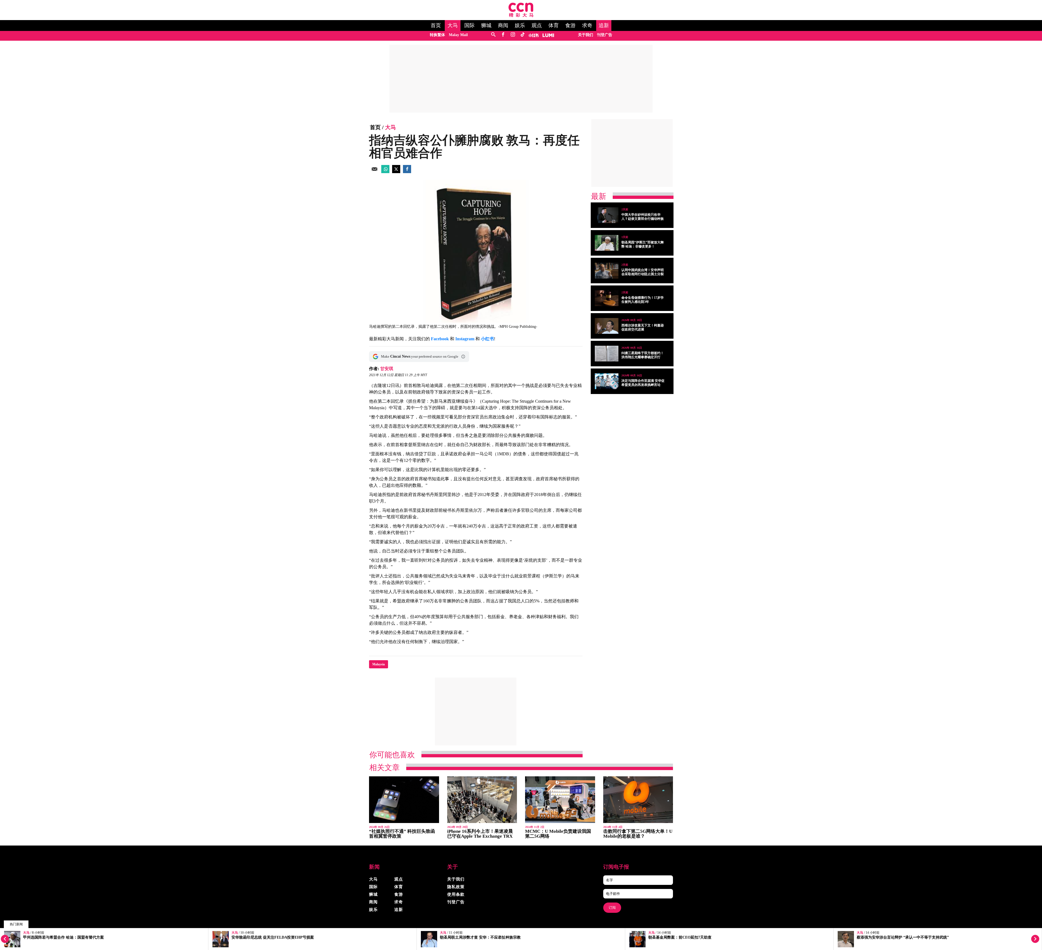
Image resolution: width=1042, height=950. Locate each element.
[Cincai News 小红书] (533, 35)
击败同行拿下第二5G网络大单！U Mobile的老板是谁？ (637, 834)
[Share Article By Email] (374, 171)
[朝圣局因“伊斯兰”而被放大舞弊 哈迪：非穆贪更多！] (606, 243)
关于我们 (585, 35)
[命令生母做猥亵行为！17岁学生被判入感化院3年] (606, 298)
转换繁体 (437, 35)
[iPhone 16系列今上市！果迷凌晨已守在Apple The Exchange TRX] (482, 799)
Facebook (440, 338)
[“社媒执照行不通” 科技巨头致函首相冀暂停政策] (404, 799)
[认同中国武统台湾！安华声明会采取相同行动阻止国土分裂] (606, 270)
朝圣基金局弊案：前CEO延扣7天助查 (679, 937)
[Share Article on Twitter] (396, 171)
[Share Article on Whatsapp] (385, 171)
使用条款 (456, 894)
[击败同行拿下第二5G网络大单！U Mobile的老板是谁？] (638, 799)
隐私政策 (456, 887)
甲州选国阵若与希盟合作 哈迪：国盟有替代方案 (63, 937)
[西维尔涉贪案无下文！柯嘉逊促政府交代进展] (606, 326)
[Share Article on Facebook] (407, 171)
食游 (570, 25)
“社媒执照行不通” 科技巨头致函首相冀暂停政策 (402, 834)
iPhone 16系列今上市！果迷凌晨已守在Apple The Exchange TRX (480, 834)
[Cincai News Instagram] (512, 35)
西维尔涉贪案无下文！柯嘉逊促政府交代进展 (642, 327)
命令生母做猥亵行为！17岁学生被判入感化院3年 (642, 300)
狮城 (486, 25)
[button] (463, 356)
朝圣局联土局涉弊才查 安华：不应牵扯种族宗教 (480, 937)
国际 (469, 25)
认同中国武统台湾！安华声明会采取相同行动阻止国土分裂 (642, 272)
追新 (604, 25)
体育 (553, 25)
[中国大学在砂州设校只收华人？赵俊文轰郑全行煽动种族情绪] (606, 215)
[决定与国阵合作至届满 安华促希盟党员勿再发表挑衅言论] (606, 381)
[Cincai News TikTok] (522, 35)
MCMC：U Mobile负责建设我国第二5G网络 (558, 834)
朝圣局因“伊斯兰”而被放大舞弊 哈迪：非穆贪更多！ (642, 244)
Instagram (464, 338)
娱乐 (520, 25)
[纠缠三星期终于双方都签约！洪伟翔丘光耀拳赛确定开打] (606, 353)
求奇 (587, 25)
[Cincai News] (521, 15)
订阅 (612, 907)
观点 (537, 25)
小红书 (487, 338)
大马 (452, 25)
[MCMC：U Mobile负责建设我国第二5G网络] (560, 799)
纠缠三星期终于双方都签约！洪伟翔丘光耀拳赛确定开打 (642, 355)
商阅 (503, 25)
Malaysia (378, 664)
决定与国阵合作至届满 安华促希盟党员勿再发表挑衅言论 (643, 383)
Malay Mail (458, 35)
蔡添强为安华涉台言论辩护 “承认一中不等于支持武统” (903, 937)
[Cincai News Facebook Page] (503, 35)
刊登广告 (604, 35)
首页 (436, 25)
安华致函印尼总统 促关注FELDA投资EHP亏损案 (272, 937)
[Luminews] (548, 35)
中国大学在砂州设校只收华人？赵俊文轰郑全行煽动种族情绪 (642, 219)
